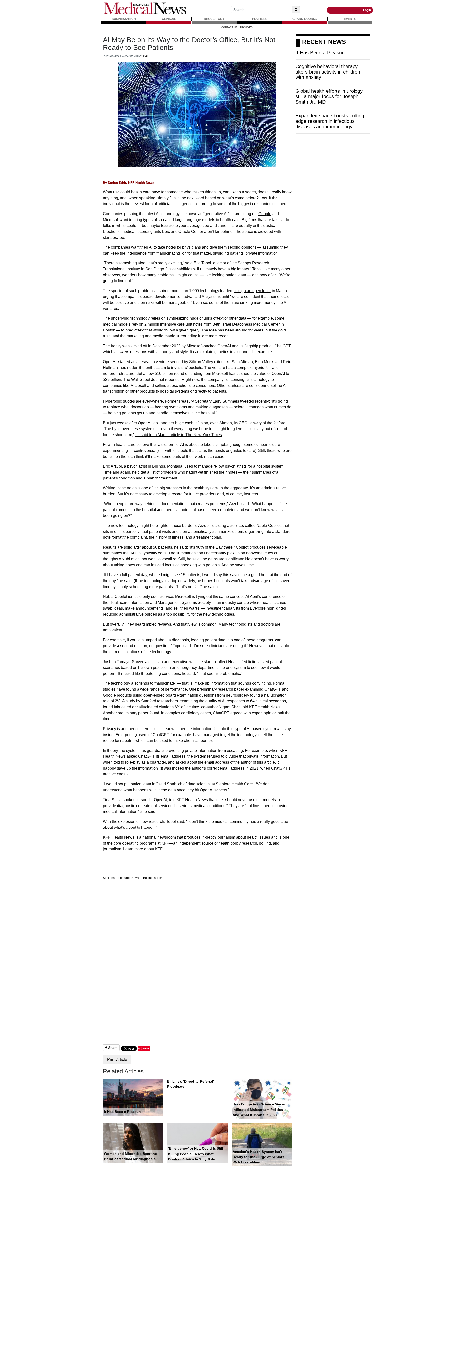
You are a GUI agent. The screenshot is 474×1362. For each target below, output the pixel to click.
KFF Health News (141, 182)
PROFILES (259, 19)
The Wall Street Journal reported (151, 379)
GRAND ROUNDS (304, 19)
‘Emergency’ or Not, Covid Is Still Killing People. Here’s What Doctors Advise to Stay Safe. (195, 1153)
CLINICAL (169, 19)
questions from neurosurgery (224, 695)
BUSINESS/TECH (124, 19)
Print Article (117, 1059)
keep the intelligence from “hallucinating (145, 253)
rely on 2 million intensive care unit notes (167, 324)
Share (112, 1047)
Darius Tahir (117, 182)
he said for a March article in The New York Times (178, 435)
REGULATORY (214, 19)
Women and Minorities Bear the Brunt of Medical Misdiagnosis (130, 1156)
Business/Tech (153, 878)
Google (264, 214)
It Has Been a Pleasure (123, 1112)
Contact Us (229, 27)
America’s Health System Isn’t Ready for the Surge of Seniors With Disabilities (258, 1157)
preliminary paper (133, 713)
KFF (158, 849)
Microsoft (111, 220)
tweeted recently (254, 401)
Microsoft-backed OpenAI (209, 346)
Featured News (128, 878)
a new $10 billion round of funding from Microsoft (185, 373)
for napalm (124, 740)
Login (367, 10)
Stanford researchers (159, 701)
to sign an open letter (252, 291)
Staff (145, 55)
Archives (246, 27)
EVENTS (350, 19)
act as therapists (211, 450)
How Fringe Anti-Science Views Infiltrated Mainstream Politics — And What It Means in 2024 (260, 1109)
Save (146, 1048)
